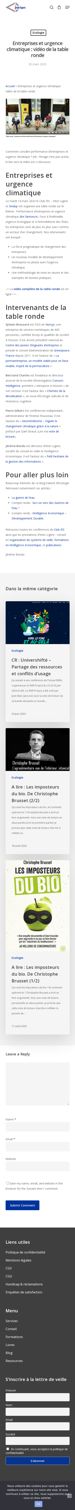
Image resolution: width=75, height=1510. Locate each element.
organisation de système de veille (31, 540)
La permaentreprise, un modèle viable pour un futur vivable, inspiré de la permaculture (37, 361)
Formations (14, 1337)
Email (10, 1139)
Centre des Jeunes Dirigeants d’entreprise (32, 345)
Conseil (11, 1329)
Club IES (59, 529)
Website (11, 1159)
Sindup (13, 206)
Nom (9, 1405)
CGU (9, 1276)
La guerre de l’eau (23, 497)
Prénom (11, 1390)
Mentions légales (18, 1260)
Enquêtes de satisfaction (24, 1292)
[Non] (69, 1495)
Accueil (10, 86)
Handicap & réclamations (24, 1284)
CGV (9, 1268)
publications (53, 545)
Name (11, 1119)
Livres (10, 1345)
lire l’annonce (28, 216)
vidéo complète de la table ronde (37, 289)
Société (10, 1434)
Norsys (50, 324)
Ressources (14, 1361)
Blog (9, 1353)
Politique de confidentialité (25, 1252)
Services (12, 1321)
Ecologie (38, 33)
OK (38, 1504)
